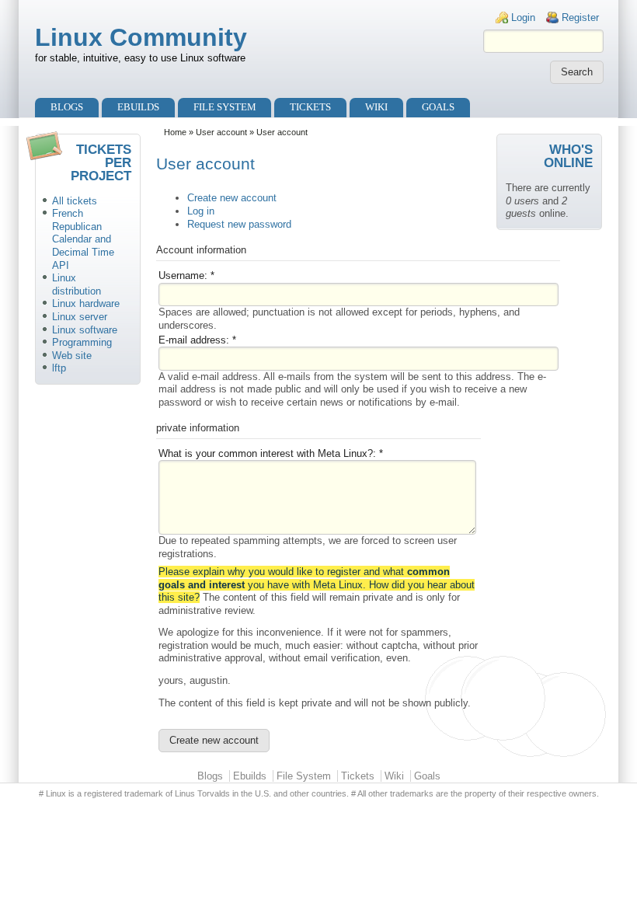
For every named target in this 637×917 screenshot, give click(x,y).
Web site (72, 355)
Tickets (310, 107)
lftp (59, 368)
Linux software (84, 330)
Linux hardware (86, 303)
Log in (200, 211)
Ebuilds (138, 107)
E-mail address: (197, 340)
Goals (438, 107)
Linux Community (141, 37)
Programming (82, 342)
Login (523, 17)
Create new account (232, 198)
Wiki (376, 107)
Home (175, 132)
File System (224, 107)
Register (580, 17)
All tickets (74, 201)
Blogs (66, 107)
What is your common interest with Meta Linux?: (270, 453)
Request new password (239, 224)
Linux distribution (76, 284)
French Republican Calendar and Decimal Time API (83, 238)
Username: (186, 275)
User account (221, 132)
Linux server (79, 317)
